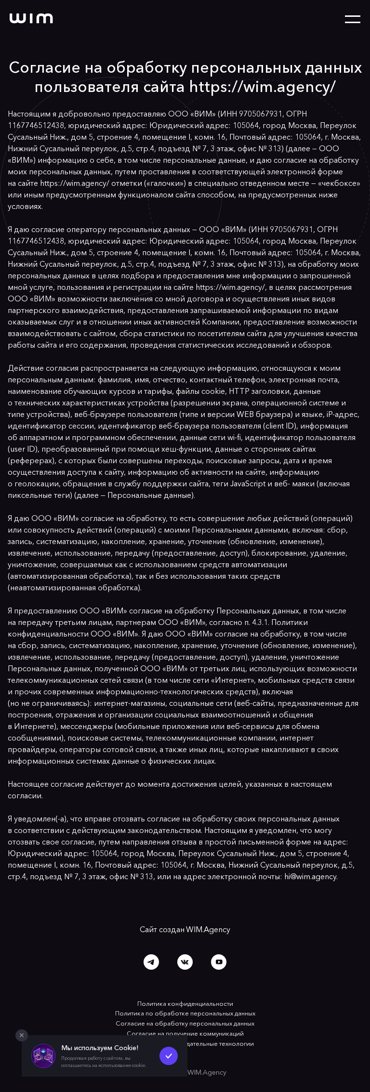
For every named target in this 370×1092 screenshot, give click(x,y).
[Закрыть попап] (21, 1035)
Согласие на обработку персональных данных (185, 1023)
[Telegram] (151, 962)
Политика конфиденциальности (185, 1003)
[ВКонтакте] (185, 962)
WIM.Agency (208, 929)
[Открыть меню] (352, 19)
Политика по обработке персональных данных (185, 1013)
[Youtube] (219, 962)
